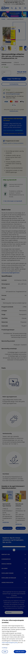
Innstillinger (4, 647)
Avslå (5, 651)
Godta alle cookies (19, 651)
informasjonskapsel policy (10, 642)
